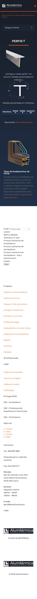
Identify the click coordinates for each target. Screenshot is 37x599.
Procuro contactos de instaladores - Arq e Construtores (14, 255)
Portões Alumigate (11, 322)
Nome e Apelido (11, 235)
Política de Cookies (11, 384)
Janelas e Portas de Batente (15, 292)
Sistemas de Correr (12, 298)
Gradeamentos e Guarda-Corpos (17, 328)
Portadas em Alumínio (13, 316)
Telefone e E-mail (12, 238)
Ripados (7, 340)
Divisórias (8, 346)
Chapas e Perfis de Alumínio (24, 15)
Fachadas (7, 352)
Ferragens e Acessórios (13, 310)
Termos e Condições (12, 378)
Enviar (7, 264)
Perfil (7, 229)
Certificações (9, 390)
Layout (7, 232)
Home (4, 15)
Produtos (10, 15)
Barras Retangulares (24, 122)
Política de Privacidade (13, 372)
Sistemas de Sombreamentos (16, 334)
